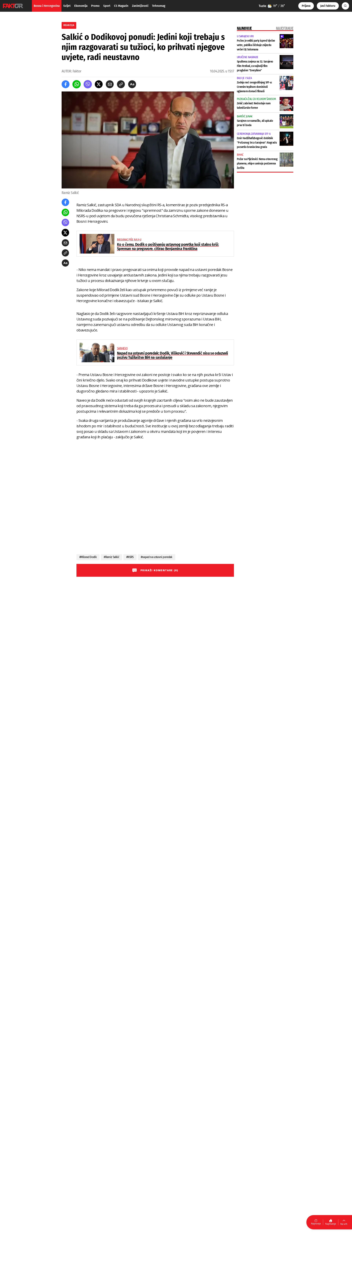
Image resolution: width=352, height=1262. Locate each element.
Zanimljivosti (140, 6)
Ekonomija (80, 6)
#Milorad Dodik (88, 557)
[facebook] (65, 84)
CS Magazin (121, 6)
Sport (106, 6)
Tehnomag (158, 6)
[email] (110, 84)
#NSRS (130, 557)
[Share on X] (99, 84)
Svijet (67, 6)
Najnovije (316, 1223)
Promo (95, 6)
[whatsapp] (76, 84)
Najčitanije (330, 1223)
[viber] (88, 84)
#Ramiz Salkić (111, 557)
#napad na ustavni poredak (156, 557)
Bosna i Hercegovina (47, 6)
